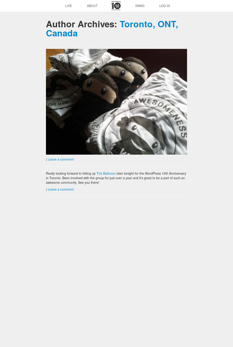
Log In (164, 5)
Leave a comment (61, 159)
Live (68, 5)
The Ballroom (106, 173)
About (92, 5)
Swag (139, 5)
